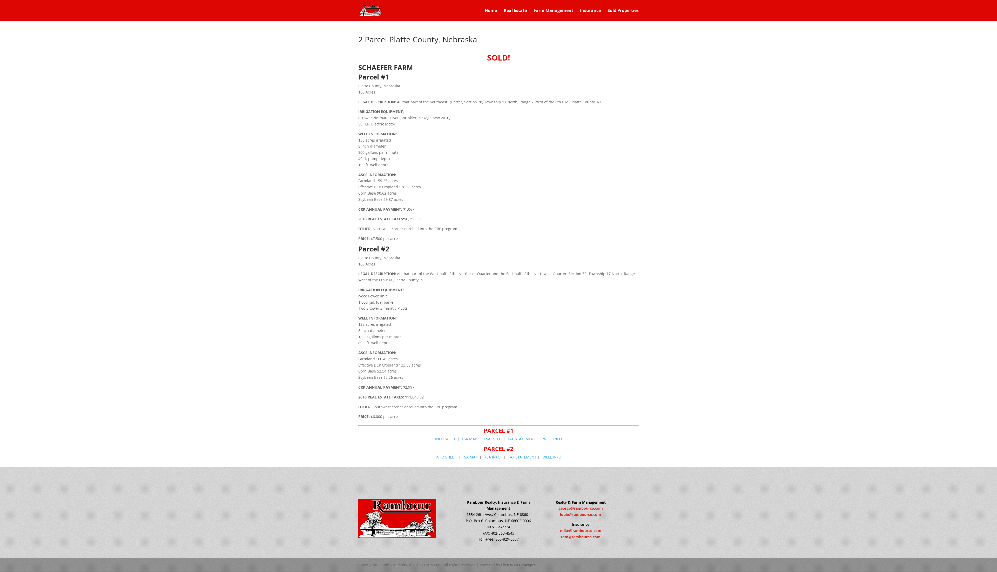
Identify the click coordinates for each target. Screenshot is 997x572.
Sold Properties (623, 11)
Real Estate (515, 11)
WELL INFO (552, 438)
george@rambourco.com (580, 508)
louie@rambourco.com (580, 514)
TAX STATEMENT (521, 438)
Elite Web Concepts (518, 564)
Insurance (590, 11)
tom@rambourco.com (581, 536)
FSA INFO (491, 438)
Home (491, 11)
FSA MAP (469, 438)
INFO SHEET (445, 438)
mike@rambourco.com (580, 530)
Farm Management (553, 11)
